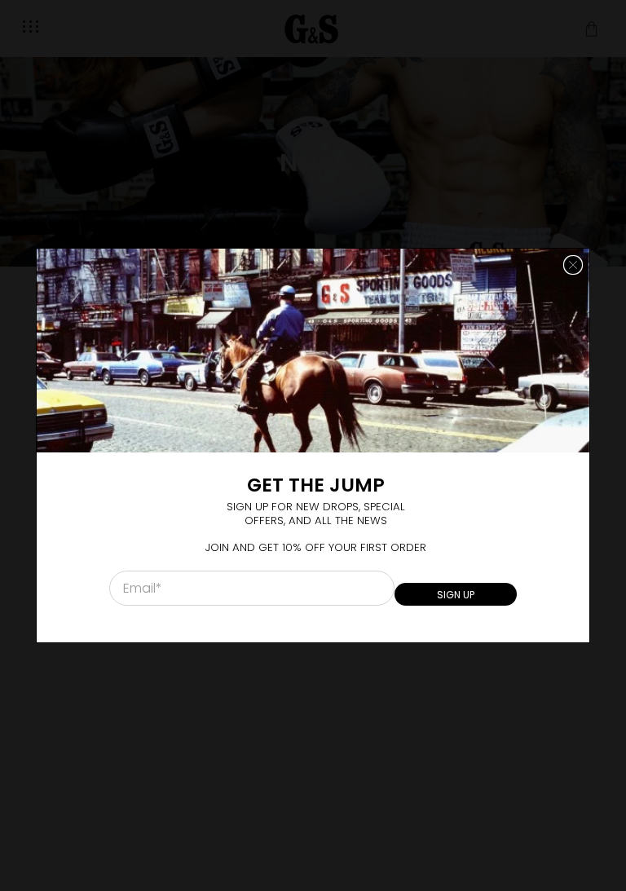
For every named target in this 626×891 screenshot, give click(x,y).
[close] (573, 265)
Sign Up (455, 595)
